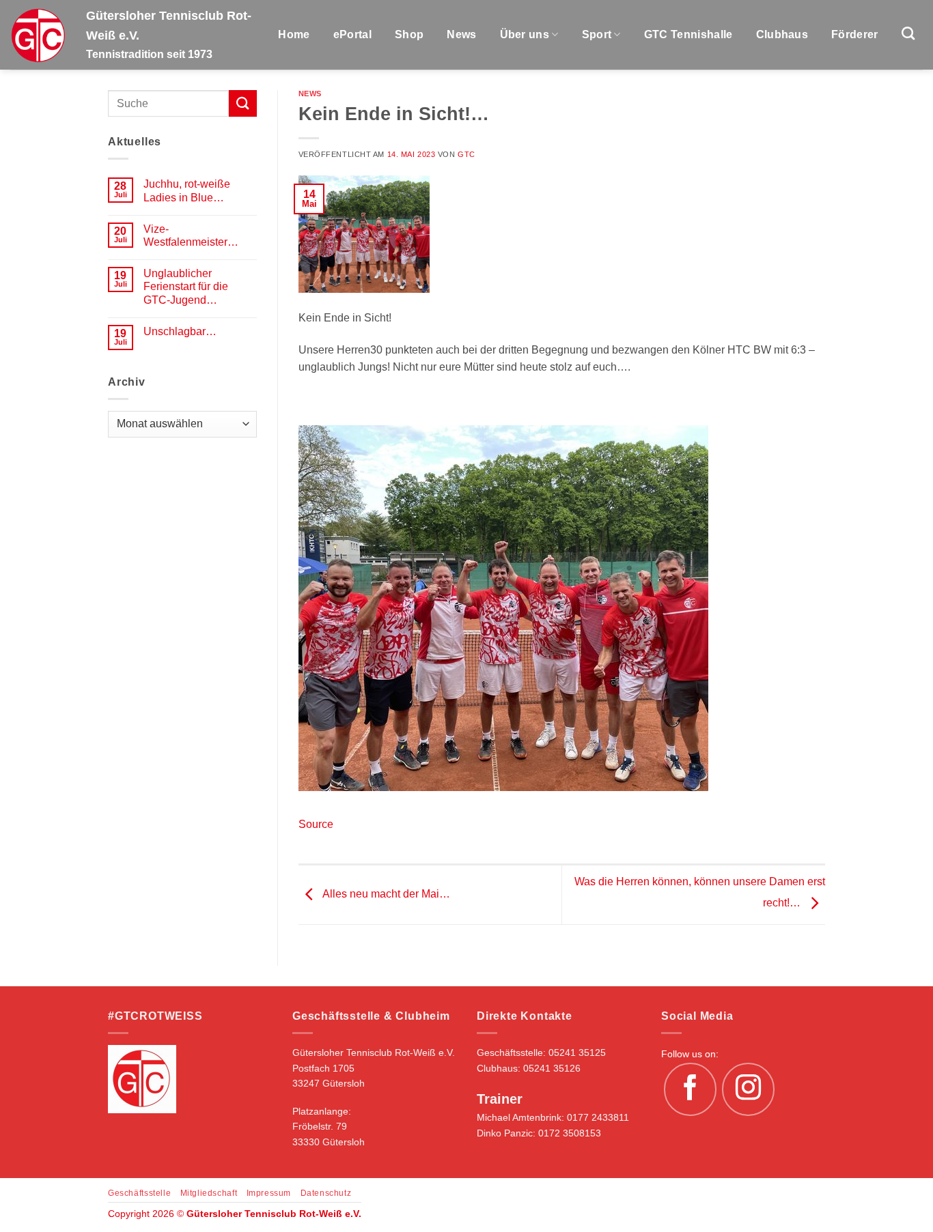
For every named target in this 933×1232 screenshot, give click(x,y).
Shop (409, 34)
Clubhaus (782, 34)
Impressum (269, 1193)
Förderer (854, 34)
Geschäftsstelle (139, 1193)
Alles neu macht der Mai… (385, 894)
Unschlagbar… (180, 331)
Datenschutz (326, 1193)
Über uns (525, 34)
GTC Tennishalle (688, 34)
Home (293, 34)
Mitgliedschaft (209, 1193)
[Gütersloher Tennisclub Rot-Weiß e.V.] (38, 35)
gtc (466, 154)
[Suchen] (908, 33)
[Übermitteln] (242, 103)
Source (315, 824)
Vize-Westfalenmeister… (190, 235)
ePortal (352, 34)
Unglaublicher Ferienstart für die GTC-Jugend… (185, 286)
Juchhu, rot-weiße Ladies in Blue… (186, 190)
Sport (597, 34)
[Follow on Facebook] (690, 1089)
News (461, 34)
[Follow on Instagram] (748, 1089)
